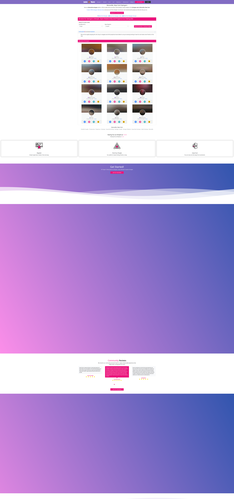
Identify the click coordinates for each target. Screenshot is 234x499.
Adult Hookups (144, 129)
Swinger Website (127, 129)
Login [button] (148, 1)
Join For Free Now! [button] (117, 172)
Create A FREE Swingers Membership (95, 10)
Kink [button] (109, 2)
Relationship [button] (125, 2)
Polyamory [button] (118, 2)
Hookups (103, 129)
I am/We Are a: (82, 24)
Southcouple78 (81, 31)
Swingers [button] (99, 2)
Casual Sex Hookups (136, 129)
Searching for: (108, 24)
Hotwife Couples (85, 129)
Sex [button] (113, 2)
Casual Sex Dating (110, 129)
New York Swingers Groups (130, 16)
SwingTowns (92, 31)
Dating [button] (131, 2)
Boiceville (151, 129)
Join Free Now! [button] (139, 1)
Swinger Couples (118, 129)
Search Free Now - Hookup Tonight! (143, 26)
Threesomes (92, 129)
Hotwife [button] (104, 2)
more (95, 58)
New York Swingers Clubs (116, 16)
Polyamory (97, 129)
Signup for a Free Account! (117, 13)
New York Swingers (103, 16)
